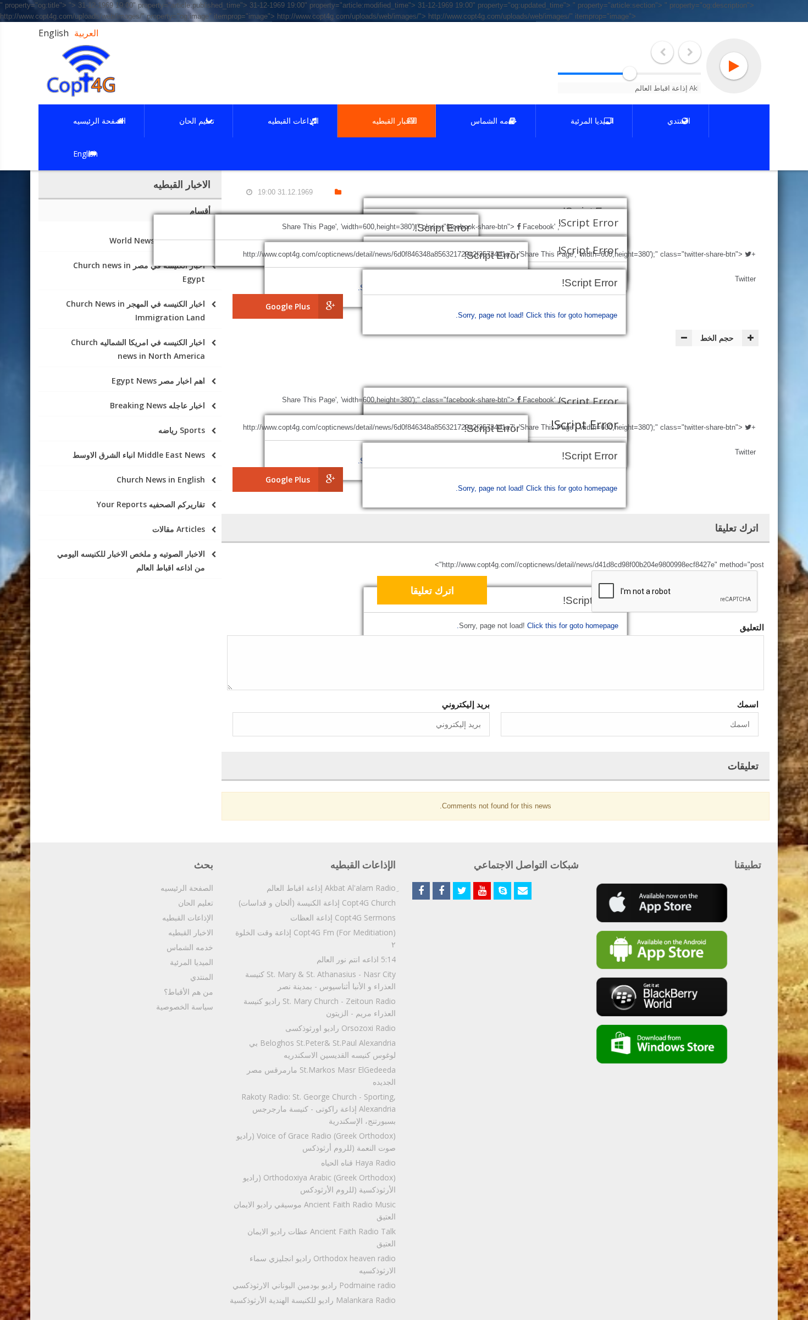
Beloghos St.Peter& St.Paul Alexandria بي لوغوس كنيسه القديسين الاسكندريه (322, 1049)
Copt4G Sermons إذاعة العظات (343, 917)
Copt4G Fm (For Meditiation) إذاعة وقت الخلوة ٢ (315, 938)
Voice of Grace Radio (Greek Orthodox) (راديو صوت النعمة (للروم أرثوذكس (316, 1141)
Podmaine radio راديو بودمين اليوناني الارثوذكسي (314, 1285)
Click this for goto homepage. (536, 315)
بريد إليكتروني (466, 703)
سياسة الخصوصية (184, 1006)
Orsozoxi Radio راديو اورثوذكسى (340, 1028)
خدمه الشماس (190, 947)
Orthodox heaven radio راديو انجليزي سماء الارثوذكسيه (323, 1264)
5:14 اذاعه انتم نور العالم (356, 959)
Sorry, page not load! (492, 315)
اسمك (748, 703)
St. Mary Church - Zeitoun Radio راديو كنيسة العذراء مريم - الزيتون (319, 1007)
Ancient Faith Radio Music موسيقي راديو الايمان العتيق (315, 1210)
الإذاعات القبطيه (187, 917)
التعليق (752, 627)
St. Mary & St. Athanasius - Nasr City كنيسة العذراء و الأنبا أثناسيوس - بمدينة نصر (320, 980)
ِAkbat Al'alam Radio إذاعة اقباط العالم (331, 888)
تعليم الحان (195, 902)
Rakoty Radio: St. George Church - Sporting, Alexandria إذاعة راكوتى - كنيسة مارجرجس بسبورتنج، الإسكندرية (318, 1108)
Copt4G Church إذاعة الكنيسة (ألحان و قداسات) (317, 902)
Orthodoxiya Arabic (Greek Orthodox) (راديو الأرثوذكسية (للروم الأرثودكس (319, 1183)
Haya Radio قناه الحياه (358, 1162)
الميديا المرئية (191, 962)
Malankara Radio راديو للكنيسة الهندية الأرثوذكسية (313, 1300)
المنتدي (201, 977)
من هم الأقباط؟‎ (188, 991)
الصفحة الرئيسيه (187, 888)
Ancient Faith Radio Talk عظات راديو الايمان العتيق (321, 1237)
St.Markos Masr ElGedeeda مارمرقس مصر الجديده (321, 1075)
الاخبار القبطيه (190, 932)
